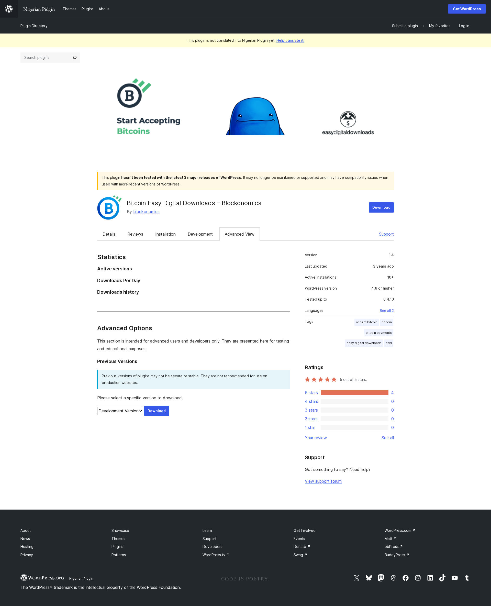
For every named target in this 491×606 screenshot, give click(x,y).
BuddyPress (397, 555)
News (25, 538)
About (25, 530)
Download (381, 207)
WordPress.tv (216, 555)
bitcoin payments (379, 333)
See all (388, 437)
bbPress (394, 546)
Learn (207, 530)
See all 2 (387, 310)
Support (386, 234)
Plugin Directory (34, 26)
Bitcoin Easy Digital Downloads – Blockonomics (194, 203)
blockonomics (146, 211)
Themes (118, 538)
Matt (391, 538)
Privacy (26, 555)
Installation (165, 234)
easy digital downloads (364, 343)
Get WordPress (467, 9)
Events (299, 538)
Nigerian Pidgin (81, 578)
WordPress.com (400, 530)
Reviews (135, 234)
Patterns (118, 555)
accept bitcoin (366, 322)
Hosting (27, 546)
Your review (316, 437)
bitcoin (387, 322)
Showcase (120, 530)
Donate (302, 546)
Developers (212, 546)
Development (200, 234)
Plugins (117, 546)
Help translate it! (290, 40)
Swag (300, 555)
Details (109, 234)
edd (389, 343)
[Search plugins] (75, 57)
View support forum (323, 481)
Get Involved (305, 530)
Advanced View (239, 234)
